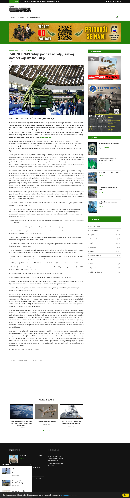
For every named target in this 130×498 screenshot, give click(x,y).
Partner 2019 (33, 360)
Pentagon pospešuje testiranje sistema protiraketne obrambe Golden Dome (21, 423)
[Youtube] (115, 1)
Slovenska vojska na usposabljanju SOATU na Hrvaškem (21, 471)
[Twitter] (108, 1)
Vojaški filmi (105, 268)
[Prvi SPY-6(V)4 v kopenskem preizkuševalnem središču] (71, 411)
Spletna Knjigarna (33, 17)
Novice (20, 17)
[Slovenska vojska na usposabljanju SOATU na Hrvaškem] (6, 471)
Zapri (125, 495)
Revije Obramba (45, 137)
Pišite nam (51, 466)
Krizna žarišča (105, 239)
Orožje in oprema (105, 255)
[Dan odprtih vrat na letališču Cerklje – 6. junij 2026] (6, 483)
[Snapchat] (117, 1)
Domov (13, 17)
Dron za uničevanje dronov (46, 421)
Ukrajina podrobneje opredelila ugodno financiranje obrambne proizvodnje (49, 1)
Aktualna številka (105, 226)
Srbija (41, 360)
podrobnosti (65, 495)
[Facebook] (106, 1)
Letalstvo (105, 243)
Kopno (23, 50)
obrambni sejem (22, 360)
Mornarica (105, 247)
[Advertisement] (46, 379)
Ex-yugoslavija (14, 50)
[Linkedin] (113, 1)
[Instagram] (110, 1)
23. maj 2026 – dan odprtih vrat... (18, 492)
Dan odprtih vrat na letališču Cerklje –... (19, 482)
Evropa (13, 360)
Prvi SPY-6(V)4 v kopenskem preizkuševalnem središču (71, 422)
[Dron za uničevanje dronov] (46, 411)
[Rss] (120, 1)
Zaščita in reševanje (105, 272)
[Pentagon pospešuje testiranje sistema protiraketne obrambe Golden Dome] (21, 411)
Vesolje (105, 264)
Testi (105, 259)
